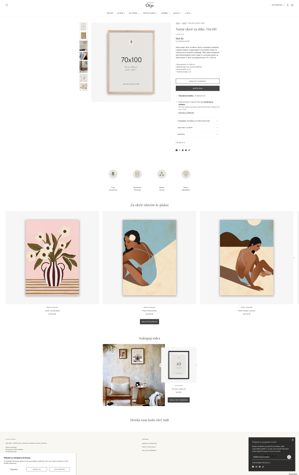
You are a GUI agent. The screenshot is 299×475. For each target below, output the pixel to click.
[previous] (6, 213)
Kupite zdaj (198, 88)
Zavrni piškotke (59, 469)
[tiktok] (263, 466)
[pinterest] (259, 466)
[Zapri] (293, 440)
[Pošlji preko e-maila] (186, 150)
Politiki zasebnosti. (10, 463)
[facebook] (253, 466)
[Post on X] (180, 150)
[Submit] (289, 457)
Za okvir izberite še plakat (149, 205)
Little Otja (180, 34)
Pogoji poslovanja (149, 447)
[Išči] (7, 5)
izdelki (184, 23)
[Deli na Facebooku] (176, 150)
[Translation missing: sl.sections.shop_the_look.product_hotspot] (137, 384)
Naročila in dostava (149, 443)
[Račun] (287, 5)
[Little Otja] (149, 5)
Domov (178, 23)
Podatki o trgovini (186, 112)
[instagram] (256, 466)
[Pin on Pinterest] (182, 150)
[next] (293, 258)
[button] (189, 150)
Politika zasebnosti (149, 450)
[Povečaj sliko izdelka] (131, 62)
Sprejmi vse (37, 469)
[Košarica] (292, 5)
